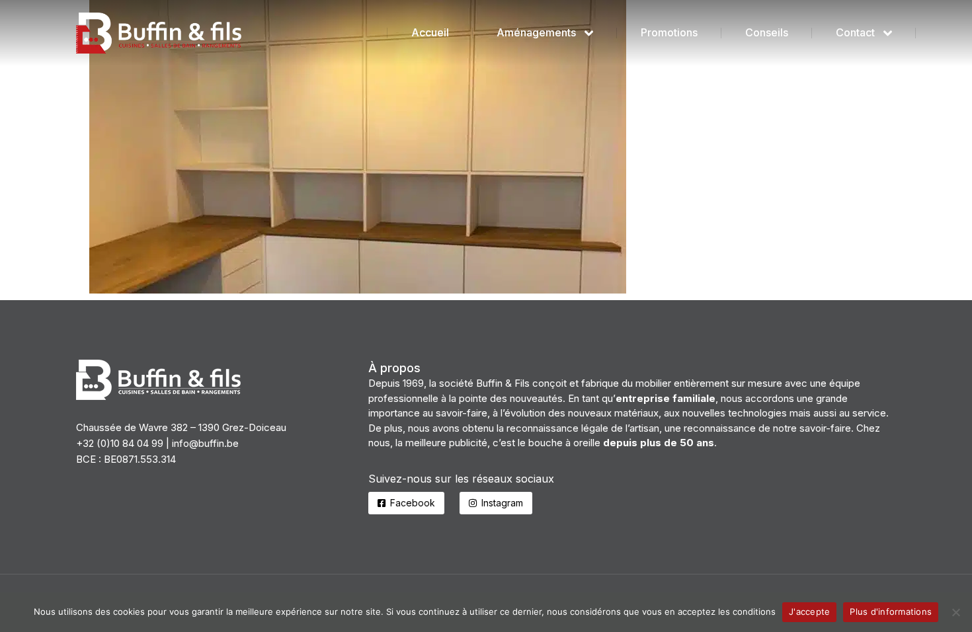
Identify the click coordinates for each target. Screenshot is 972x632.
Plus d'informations (891, 611)
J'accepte (809, 611)
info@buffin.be (205, 443)
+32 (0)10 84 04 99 (119, 443)
